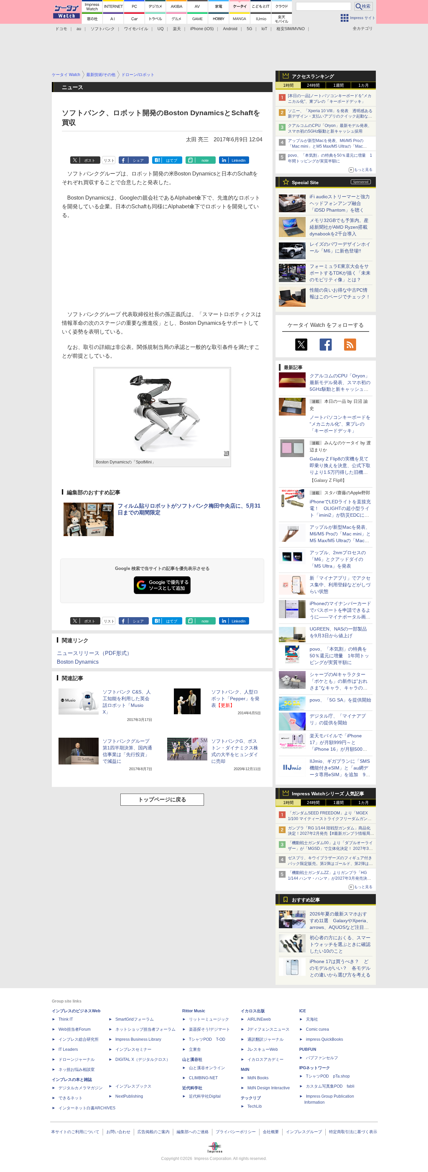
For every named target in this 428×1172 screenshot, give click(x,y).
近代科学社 (192, 1088)
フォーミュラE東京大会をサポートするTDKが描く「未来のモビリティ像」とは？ (340, 273)
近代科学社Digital (205, 1096)
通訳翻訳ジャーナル (265, 1039)
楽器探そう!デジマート (209, 1029)
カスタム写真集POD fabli (330, 1086)
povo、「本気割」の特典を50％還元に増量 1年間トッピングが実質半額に (339, 655)
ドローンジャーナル (77, 1059)
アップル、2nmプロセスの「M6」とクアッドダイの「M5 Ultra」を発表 (338, 559)
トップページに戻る (162, 799)
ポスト (89, 160)
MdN (245, 1069)
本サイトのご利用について (75, 1131)
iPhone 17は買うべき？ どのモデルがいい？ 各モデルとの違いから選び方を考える (340, 968)
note (205, 160)
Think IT (66, 1019)
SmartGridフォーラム (134, 1019)
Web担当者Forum (75, 1029)
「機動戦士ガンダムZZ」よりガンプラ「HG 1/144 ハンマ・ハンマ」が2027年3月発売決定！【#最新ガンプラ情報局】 (327, 878)
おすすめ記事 (306, 899)
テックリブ (251, 1098)
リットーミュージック (209, 1019)
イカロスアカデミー (265, 1059)
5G (249, 28)
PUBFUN (307, 1049)
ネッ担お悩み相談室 (77, 1069)
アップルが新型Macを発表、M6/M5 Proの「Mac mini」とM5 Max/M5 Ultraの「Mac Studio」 (325, 146)
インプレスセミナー (133, 1049)
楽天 (177, 28)
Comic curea (317, 1029)
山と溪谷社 (192, 1059)
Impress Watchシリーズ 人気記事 (328, 793)
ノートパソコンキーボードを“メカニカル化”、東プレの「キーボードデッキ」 (340, 424)
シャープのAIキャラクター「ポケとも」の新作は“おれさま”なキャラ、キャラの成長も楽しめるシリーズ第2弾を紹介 (339, 688)
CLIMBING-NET (203, 1078)
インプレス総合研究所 (79, 1039)
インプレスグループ (304, 1131)
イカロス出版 (253, 1011)
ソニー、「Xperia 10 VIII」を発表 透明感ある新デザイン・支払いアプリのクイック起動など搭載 (330, 116)
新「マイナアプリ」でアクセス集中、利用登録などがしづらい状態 (340, 584)
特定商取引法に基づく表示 (353, 1131)
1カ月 (363, 85)
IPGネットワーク (314, 1068)
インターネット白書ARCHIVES (87, 1108)
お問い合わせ (118, 1131)
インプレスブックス (133, 1086)
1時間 (288, 85)
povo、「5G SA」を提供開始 (340, 700)
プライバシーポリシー (236, 1131)
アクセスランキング (313, 76)
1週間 (338, 85)
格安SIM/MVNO (291, 28)
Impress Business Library (138, 1039)
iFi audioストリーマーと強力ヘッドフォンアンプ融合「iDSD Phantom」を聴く (340, 203)
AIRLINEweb (259, 1019)
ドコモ (61, 28)
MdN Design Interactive (268, 1088)
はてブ (171, 160)
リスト (109, 160)
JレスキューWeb (262, 1049)
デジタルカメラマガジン (81, 1088)
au (79, 28)
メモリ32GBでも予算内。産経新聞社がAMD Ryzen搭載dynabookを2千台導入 (339, 227)
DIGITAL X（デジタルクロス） (142, 1059)
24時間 (313, 85)
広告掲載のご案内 (153, 1131)
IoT (264, 28)
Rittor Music (193, 1011)
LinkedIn (238, 160)
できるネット (71, 1098)
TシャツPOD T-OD (207, 1039)
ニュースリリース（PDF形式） (94, 653)
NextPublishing (129, 1096)
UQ (160, 28)
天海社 (312, 1019)
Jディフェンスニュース (268, 1029)
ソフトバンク (103, 28)
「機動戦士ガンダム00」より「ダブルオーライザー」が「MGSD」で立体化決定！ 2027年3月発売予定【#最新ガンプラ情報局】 (330, 848)
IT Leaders (68, 1049)
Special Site (305, 182)
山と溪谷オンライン (207, 1068)
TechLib (254, 1106)
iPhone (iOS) (202, 28)
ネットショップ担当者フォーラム (145, 1029)
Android (230, 28)
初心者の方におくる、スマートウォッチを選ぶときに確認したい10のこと (340, 944)
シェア (138, 160)
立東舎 (195, 1049)
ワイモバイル (136, 28)
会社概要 (271, 1131)
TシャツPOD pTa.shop (328, 1076)
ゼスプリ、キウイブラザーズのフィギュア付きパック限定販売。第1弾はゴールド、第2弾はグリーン (330, 864)
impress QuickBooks (324, 1039)
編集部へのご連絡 (193, 1131)
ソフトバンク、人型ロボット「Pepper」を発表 (235, 698)
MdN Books (258, 1078)
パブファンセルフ (322, 1057)
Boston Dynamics (78, 662)
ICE (302, 1011)
